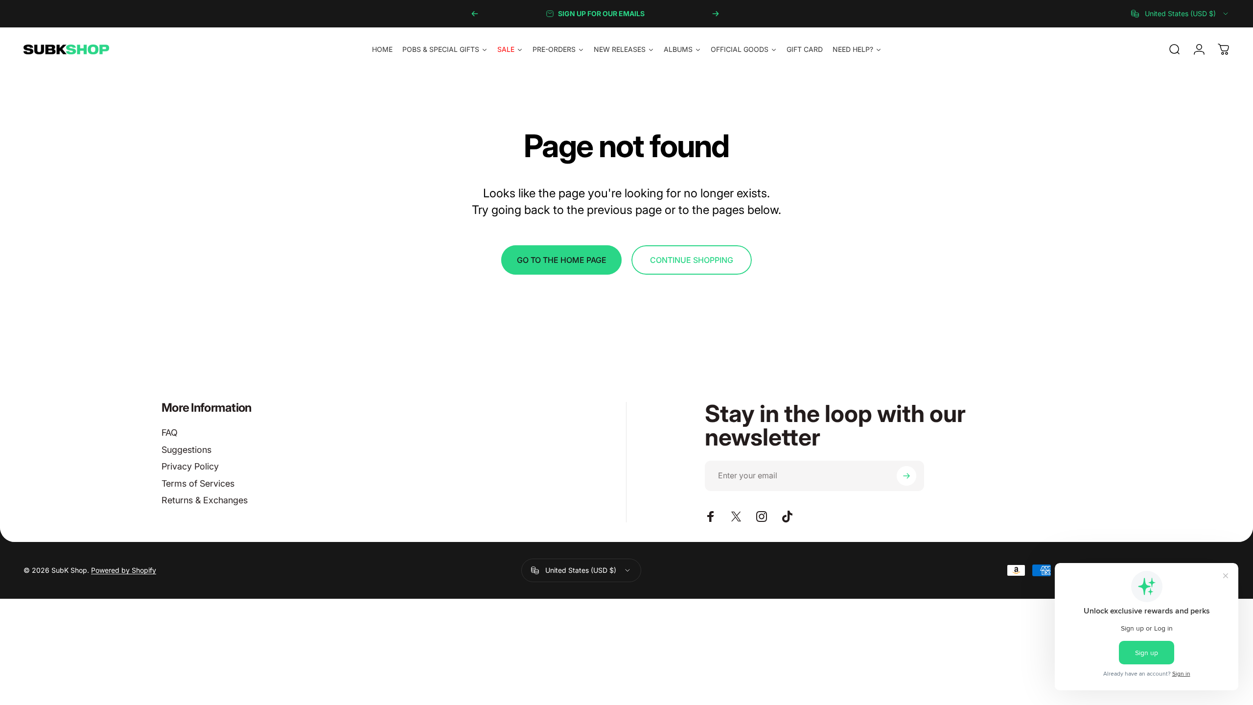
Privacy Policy (190, 466)
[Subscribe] (906, 476)
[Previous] (475, 13)
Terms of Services (198, 483)
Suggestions (186, 450)
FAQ (170, 432)
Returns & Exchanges (205, 500)
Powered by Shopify (123, 570)
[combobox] (1180, 13)
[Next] (715, 13)
